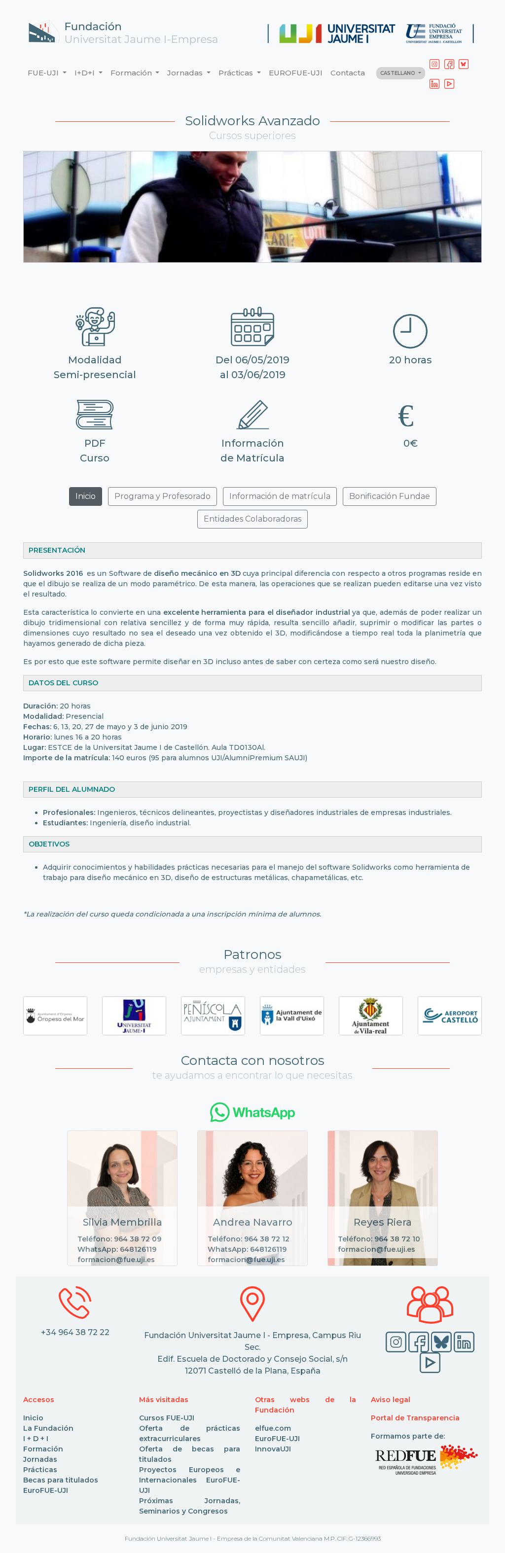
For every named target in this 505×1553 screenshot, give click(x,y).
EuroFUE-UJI (45, 1490)
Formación (43, 1449)
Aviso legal (390, 1399)
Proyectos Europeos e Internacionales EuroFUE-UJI (189, 1480)
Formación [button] (132, 72)
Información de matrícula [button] (279, 496)
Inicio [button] (85, 496)
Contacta (347, 72)
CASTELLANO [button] (398, 73)
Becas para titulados (60, 1480)
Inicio (33, 1417)
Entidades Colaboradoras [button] (252, 519)
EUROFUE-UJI (296, 72)
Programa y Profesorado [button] (162, 496)
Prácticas (40, 1469)
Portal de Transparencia (415, 1417)
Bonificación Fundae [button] (389, 496)
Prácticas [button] (236, 72)
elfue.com (273, 1428)
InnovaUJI (273, 1449)
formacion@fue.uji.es (116, 1259)
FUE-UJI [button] (44, 72)
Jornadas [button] (186, 72)
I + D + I (35, 1438)
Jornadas (40, 1459)
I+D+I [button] (85, 72)
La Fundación (48, 1428)
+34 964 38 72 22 (75, 1332)
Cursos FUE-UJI (166, 1417)
